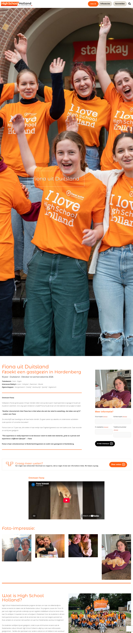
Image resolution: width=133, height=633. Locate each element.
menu (92, 4)
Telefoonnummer (119, 428)
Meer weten (116, 465)
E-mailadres (101, 427)
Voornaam (101, 416)
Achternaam (120, 416)
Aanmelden (120, 4)
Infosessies (105, 4)
